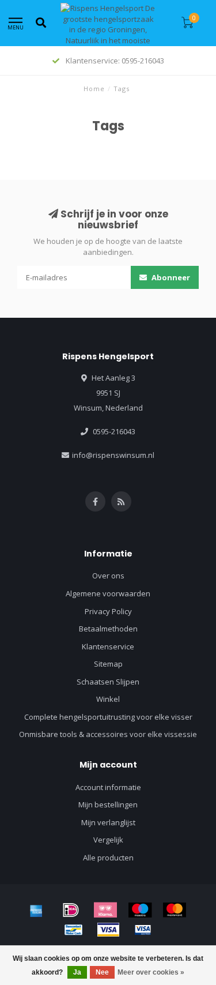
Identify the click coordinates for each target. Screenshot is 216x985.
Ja (77, 972)
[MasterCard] (174, 910)
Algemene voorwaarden (108, 593)
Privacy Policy (108, 611)
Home (94, 88)
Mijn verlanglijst (108, 822)
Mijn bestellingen (108, 804)
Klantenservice (108, 646)
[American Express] (36, 910)
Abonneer (170, 277)
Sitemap (108, 664)
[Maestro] (140, 910)
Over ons (108, 575)
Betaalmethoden (108, 628)
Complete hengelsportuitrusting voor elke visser (108, 717)
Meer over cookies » (151, 972)
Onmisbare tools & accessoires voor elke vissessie (108, 734)
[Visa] (108, 929)
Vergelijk (108, 839)
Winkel (108, 699)
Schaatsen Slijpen (108, 681)
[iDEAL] (70, 910)
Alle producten (108, 857)
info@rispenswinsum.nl (113, 455)
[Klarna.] (105, 910)
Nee (102, 972)
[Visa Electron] (142, 929)
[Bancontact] (73, 929)
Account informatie (108, 787)
